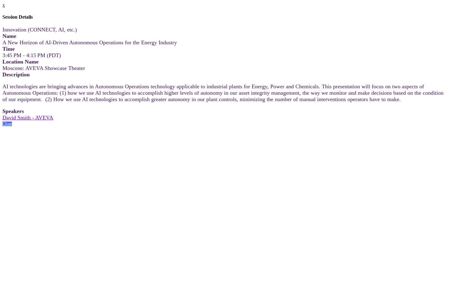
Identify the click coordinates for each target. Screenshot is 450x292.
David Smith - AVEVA (27, 118)
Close (7, 124)
